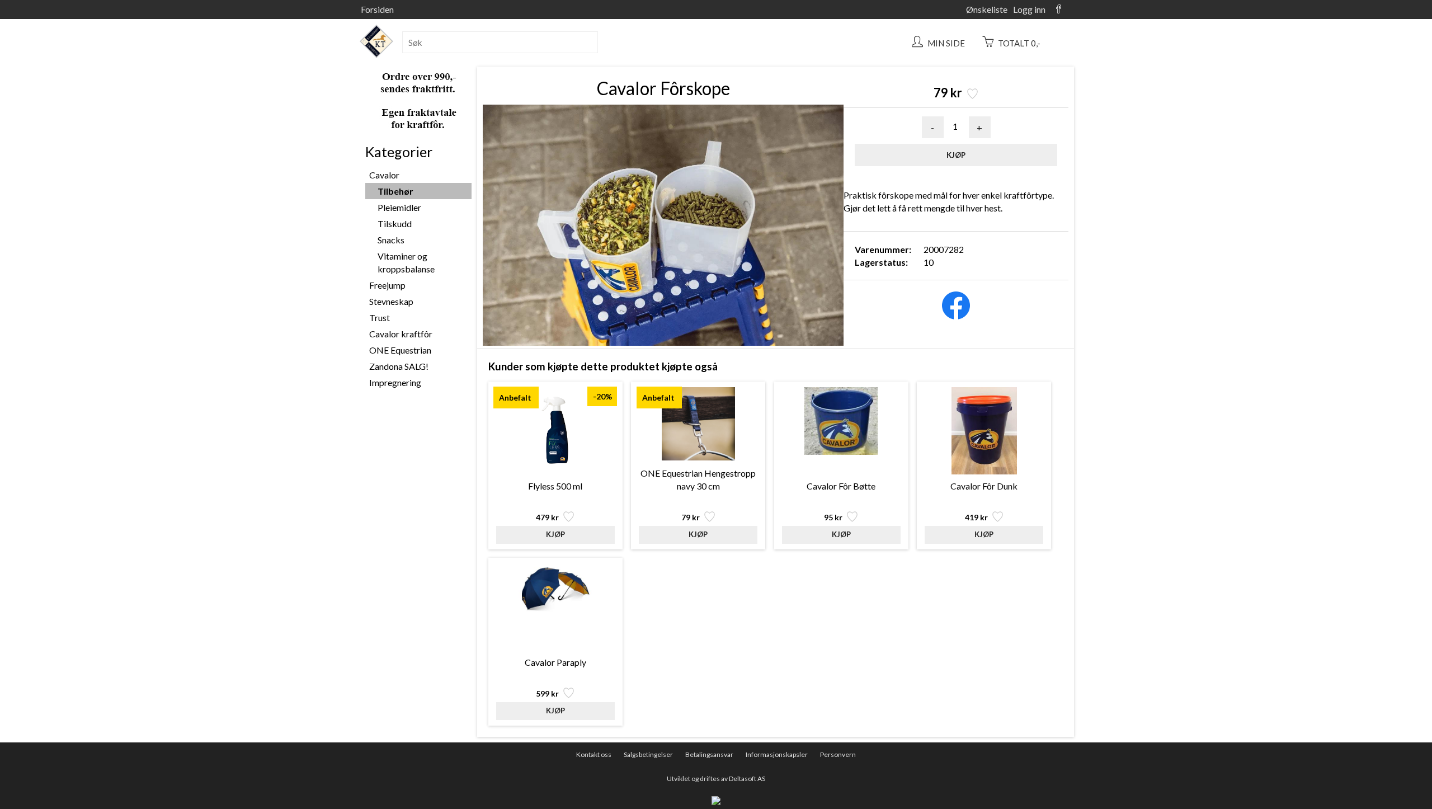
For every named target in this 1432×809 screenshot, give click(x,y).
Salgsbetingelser (648, 754)
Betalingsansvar (709, 754)
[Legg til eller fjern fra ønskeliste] (971, 94)
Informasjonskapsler (777, 754)
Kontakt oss (593, 754)
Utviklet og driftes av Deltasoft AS (716, 778)
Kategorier (398, 151)
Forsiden (377, 9)
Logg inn (1029, 9)
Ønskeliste (986, 9)
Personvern (838, 754)
